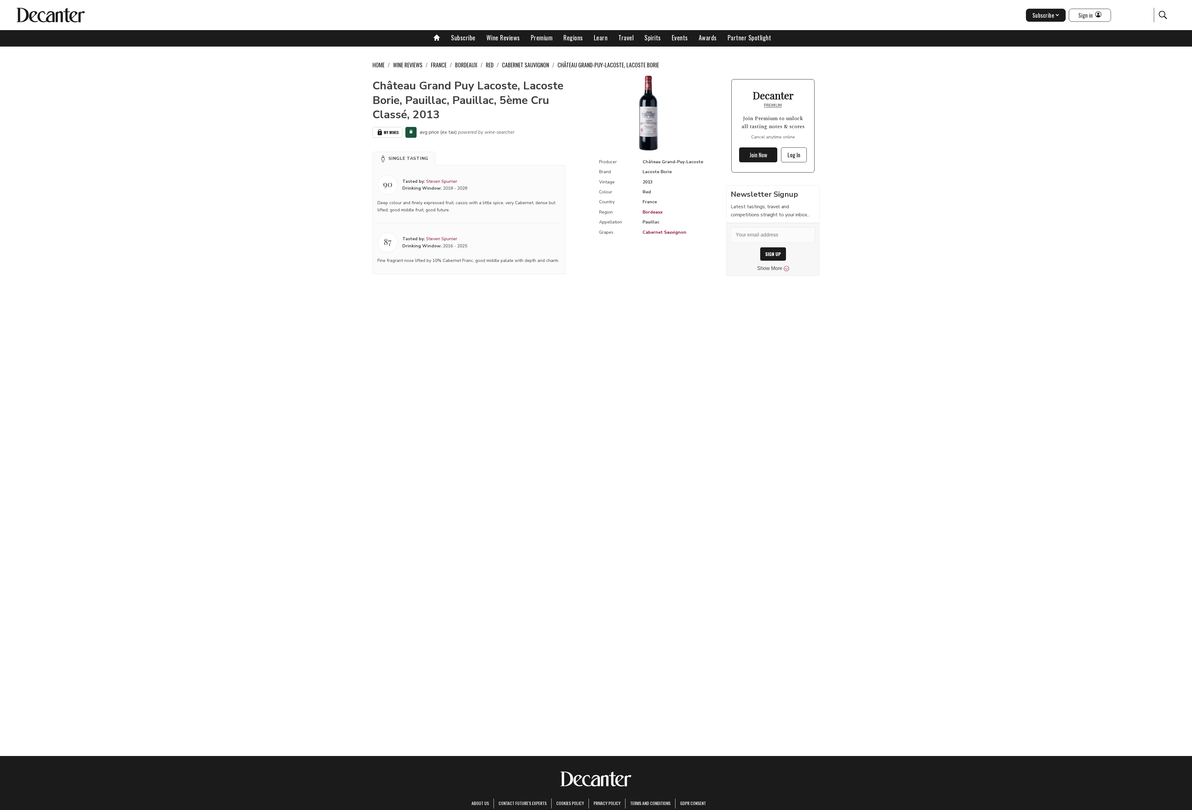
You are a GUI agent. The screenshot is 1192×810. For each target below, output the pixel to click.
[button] (404, 158)
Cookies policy (570, 803)
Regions (573, 37)
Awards (708, 37)
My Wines (391, 132)
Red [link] (490, 65)
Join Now (758, 155)
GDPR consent (693, 803)
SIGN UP (773, 254)
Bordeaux (653, 212)
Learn (601, 37)
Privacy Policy (607, 803)
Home (378, 65)
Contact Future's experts (523, 803)
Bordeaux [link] (466, 65)
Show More (769, 268)
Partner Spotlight (749, 37)
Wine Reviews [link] (407, 65)
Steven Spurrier (441, 181)
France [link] (439, 65)
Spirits (652, 37)
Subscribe (463, 37)
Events (680, 37)
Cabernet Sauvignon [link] (525, 65)
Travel (626, 37)
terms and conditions (650, 803)
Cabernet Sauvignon (664, 232)
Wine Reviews (503, 37)
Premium (542, 37)
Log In (794, 155)
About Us (480, 803)
